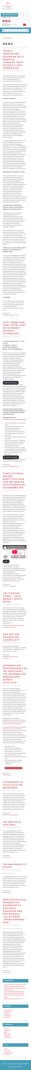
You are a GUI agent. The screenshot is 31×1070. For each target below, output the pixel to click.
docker (7, 658)
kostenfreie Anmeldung (11, 457)
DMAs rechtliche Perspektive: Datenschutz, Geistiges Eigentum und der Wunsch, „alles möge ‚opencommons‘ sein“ (14, 911)
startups (14, 627)
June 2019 (6, 1013)
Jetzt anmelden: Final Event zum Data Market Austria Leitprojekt (14, 328)
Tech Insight (15, 814)
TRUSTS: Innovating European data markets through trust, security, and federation (13, 59)
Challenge (10, 625)
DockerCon (7, 646)
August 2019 (7, 1011)
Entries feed (7, 1050)
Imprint (5, 1063)
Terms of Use (19, 1063)
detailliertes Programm (14, 419)
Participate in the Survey (13, 768)
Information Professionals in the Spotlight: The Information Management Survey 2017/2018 (14, 674)
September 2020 (8, 1010)
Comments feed (8, 1052)
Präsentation (20, 625)
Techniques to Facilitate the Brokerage (13, 785)
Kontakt (26, 1063)
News (17, 315)
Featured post (11, 315)
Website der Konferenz (11, 383)
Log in (5, 1049)
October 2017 (7, 1017)
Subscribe (24, 25)
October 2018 (7, 1015)
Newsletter (6, 24)
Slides (6, 561)
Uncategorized (12, 586)
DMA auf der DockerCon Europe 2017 (11, 637)
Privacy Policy (11, 1063)
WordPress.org (7, 1054)
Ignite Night (8, 627)
